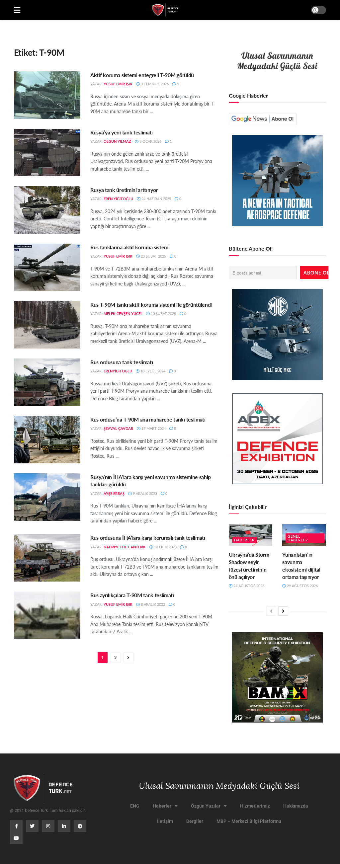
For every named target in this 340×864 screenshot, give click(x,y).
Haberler (244, 539)
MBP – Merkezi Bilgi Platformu (248, 821)
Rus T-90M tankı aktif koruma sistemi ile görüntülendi (151, 304)
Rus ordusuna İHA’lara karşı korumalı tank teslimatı (147, 537)
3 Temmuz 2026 (154, 83)
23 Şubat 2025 (153, 256)
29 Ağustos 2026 (302, 585)
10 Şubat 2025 (163, 313)
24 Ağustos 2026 (248, 585)
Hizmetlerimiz (255, 806)
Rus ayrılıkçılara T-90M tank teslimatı (132, 595)
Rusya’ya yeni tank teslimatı (121, 132)
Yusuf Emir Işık (118, 83)
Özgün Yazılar (205, 806)
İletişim (165, 821)
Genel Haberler (298, 538)
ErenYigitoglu (118, 370)
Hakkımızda (295, 806)
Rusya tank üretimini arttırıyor (124, 190)
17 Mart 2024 (153, 428)
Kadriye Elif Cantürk (125, 546)
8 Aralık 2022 (152, 604)
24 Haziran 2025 (155, 198)
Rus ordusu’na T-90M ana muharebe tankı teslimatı (148, 419)
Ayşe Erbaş (114, 493)
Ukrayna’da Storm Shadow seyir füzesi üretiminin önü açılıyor (249, 566)
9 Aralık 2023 (144, 493)
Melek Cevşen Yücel (123, 313)
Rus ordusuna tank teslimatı (121, 362)
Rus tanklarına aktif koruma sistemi (130, 247)
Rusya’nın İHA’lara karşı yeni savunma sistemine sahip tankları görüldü (150, 480)
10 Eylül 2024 (152, 370)
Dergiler (194, 821)
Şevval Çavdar (118, 428)
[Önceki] (271, 611)
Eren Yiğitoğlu (118, 198)
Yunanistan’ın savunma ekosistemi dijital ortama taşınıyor (301, 566)
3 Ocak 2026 (149, 141)
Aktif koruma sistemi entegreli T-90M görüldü (142, 75)
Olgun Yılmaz (117, 141)
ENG (134, 806)
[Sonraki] (283, 611)
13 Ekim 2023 (165, 546)
